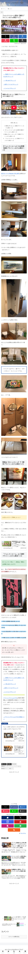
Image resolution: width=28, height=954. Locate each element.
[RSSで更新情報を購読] (14, 830)
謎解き (9, 764)
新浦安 (15, 764)
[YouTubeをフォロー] (20, 821)
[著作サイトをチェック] (7, 817)
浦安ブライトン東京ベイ (8, 768)
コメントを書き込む (14, 936)
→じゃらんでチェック (9, 88)
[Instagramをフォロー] (7, 821)
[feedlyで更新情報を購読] (20, 826)
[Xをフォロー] (20, 817)
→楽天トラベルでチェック (10, 84)
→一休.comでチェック (9, 80)
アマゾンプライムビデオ (10, 698)
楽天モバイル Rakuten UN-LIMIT (10, 173)
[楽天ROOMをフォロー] (7, 826)
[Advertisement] (14, 787)
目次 (12, 122)
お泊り (4, 764)
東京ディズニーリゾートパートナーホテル (12, 766)
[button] (22, 40)
